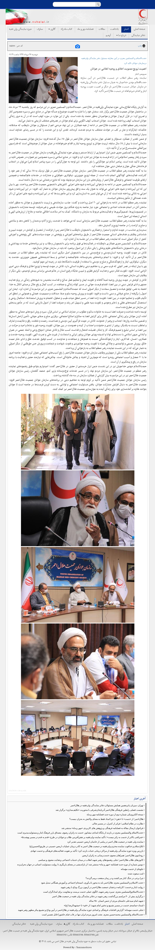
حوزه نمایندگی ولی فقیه (20, 29)
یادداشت (114, 29)
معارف (40, 29)
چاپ (140, 46)
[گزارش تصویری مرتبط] (77, 46)
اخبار (126, 29)
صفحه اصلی (139, 29)
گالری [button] (53, 29)
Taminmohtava (84, 947)
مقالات (102, 29)
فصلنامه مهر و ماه (86, 29)
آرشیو (108, 35)
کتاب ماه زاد (66, 29)
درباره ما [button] (122, 35)
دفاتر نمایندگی (138, 35)
